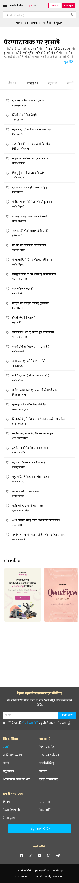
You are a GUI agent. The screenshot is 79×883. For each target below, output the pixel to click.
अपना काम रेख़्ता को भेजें (16, 779)
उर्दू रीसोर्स (8, 771)
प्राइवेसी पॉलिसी (24, 870)
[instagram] (49, 856)
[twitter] (30, 856)
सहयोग (7, 746)
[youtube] (39, 856)
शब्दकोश (35, 22)
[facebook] (21, 856)
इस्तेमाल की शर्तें (42, 870)
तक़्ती (6, 763)
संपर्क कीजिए (47, 763)
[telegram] (58, 856)
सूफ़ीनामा (45, 801)
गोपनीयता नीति (30, 723)
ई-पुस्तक (58, 22)
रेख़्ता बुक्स (9, 817)
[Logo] (16, 5)
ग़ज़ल (32, 83)
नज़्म (52, 83)
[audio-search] (72, 15)
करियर (43, 771)
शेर (12, 83)
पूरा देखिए (69, 61)
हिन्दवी (7, 801)
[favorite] (8, 101)
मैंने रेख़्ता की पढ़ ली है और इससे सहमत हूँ (39, 723)
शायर (19, 22)
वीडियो (47, 22)
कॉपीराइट (58, 870)
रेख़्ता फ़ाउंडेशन (48, 746)
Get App (68, 5)
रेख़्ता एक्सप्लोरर (49, 779)
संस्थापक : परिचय (49, 754)
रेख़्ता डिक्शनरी (11, 809)
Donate (54, 5)
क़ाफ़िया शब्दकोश (12, 754)
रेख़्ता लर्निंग (46, 809)
